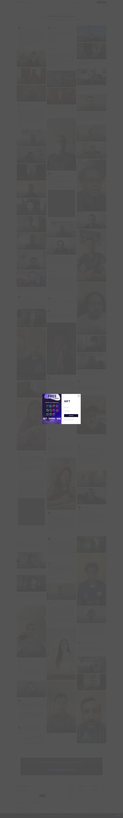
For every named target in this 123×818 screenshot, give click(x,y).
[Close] (79, 395)
